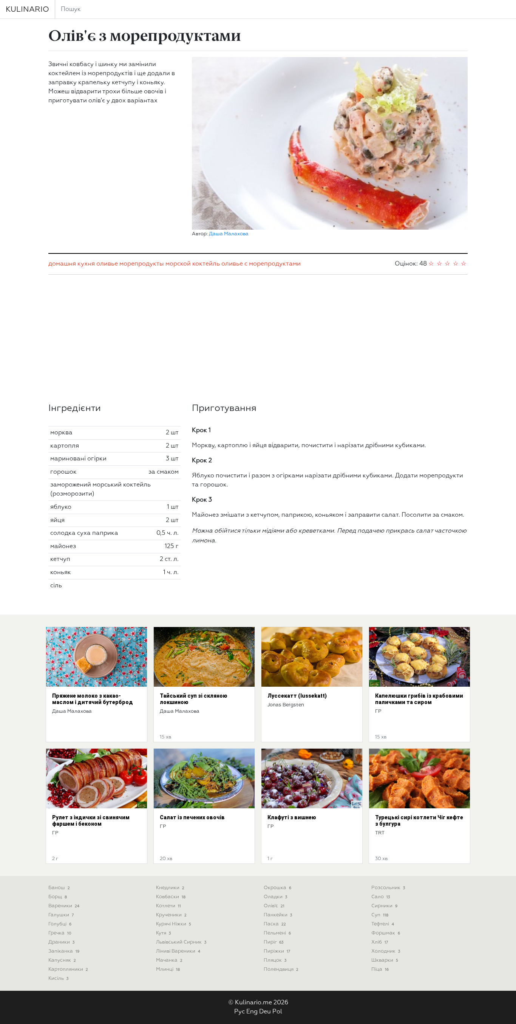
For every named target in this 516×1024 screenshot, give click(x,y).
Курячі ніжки (173, 924)
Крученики (171, 915)
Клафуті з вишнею (291, 817)
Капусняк (62, 960)
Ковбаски (170, 896)
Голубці (59, 924)
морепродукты (141, 264)
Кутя (163, 933)
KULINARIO (27, 9)
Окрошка (277, 887)
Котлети (168, 906)
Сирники (384, 906)
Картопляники (68, 969)
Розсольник (388, 887)
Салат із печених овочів (192, 817)
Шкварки (384, 960)
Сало (380, 896)
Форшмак (385, 933)
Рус (239, 1012)
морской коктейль (192, 264)
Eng (252, 1012)
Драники (61, 942)
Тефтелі (382, 924)
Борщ (57, 896)
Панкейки (278, 915)
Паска (275, 924)
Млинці (168, 969)
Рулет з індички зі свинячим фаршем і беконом (91, 820)
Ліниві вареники (178, 951)
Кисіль (58, 978)
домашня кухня (71, 264)
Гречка (59, 933)
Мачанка (169, 960)
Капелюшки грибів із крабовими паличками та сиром (419, 699)
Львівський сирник (181, 942)
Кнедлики (170, 887)
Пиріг (273, 942)
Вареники (63, 906)
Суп (379, 915)
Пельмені (277, 933)
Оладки (275, 896)
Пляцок (275, 960)
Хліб (379, 942)
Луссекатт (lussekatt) (297, 696)
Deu (265, 1012)
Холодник (385, 951)
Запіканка (63, 951)
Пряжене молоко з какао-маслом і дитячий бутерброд (92, 699)
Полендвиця (281, 969)
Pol (277, 1012)
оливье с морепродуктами (261, 264)
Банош (59, 887)
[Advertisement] (258, 339)
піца (380, 969)
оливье (107, 264)
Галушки (61, 915)
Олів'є (274, 906)
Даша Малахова (229, 234)
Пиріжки (277, 951)
